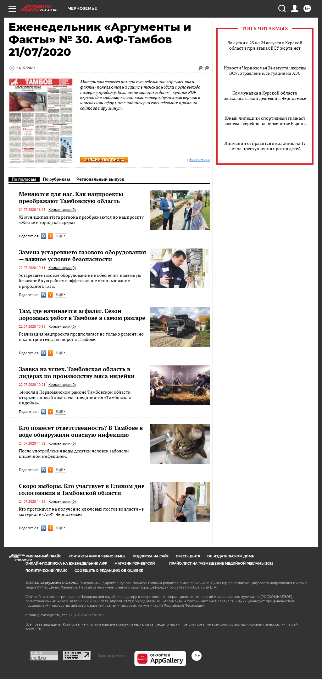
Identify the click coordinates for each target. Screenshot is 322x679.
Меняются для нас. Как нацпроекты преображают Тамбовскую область (71, 197)
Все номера (199, 160)
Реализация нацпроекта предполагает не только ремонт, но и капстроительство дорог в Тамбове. (81, 336)
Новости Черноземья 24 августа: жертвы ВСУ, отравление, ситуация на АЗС (265, 70)
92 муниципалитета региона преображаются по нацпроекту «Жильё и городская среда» (81, 219)
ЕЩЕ (60, 236)
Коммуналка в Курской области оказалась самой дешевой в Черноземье (265, 95)
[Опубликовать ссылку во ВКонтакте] (43, 236)
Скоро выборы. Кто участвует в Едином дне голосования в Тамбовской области (82, 489)
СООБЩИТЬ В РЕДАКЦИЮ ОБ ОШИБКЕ (109, 571)
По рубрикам (56, 179)
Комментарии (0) (62, 210)
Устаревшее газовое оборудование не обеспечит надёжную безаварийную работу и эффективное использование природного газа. (80, 280)
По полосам (24, 179)
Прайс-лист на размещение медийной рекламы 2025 (221, 563)
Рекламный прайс (43, 556)
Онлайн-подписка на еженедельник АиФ (66, 563)
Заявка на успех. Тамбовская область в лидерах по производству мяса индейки (77, 372)
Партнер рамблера (112, 656)
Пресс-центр (188, 556)
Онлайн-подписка (104, 159)
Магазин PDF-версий (134, 563)
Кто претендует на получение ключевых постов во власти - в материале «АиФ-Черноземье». (81, 511)
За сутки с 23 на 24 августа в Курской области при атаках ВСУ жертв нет (265, 45)
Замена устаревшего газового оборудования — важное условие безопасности (82, 255)
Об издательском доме (230, 556)
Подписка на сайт (151, 556)
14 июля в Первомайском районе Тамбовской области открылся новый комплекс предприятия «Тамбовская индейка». (75, 397)
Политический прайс (46, 571)
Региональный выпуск (100, 179)
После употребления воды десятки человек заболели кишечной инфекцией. (74, 453)
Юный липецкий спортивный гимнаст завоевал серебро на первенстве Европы (265, 120)
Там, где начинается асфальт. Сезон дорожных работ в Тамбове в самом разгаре (82, 314)
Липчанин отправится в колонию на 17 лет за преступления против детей (265, 145)
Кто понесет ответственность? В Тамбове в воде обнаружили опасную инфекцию (81, 431)
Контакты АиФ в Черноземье (97, 556)
